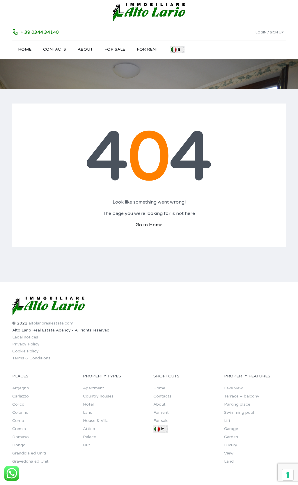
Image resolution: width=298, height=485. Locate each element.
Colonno (20, 412)
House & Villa (96, 420)
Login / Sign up (269, 32)
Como (18, 420)
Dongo (19, 445)
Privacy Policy (26, 344)
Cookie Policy (25, 351)
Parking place (237, 404)
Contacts (54, 49)
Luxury (230, 445)
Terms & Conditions (31, 358)
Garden (231, 436)
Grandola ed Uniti (29, 453)
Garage (231, 428)
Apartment (93, 388)
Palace (89, 436)
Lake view (233, 388)
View (228, 453)
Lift (227, 420)
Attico (89, 428)
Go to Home (149, 225)
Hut (86, 445)
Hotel (88, 404)
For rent (147, 49)
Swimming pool (239, 412)
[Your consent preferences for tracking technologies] (287, 474)
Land (88, 412)
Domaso (20, 436)
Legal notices (25, 337)
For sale (114, 49)
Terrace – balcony (241, 396)
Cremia (19, 428)
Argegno (20, 388)
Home (24, 49)
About (85, 49)
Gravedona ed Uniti (30, 461)
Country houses (98, 396)
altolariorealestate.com (51, 323)
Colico (18, 404)
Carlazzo (20, 396)
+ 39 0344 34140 (40, 32)
